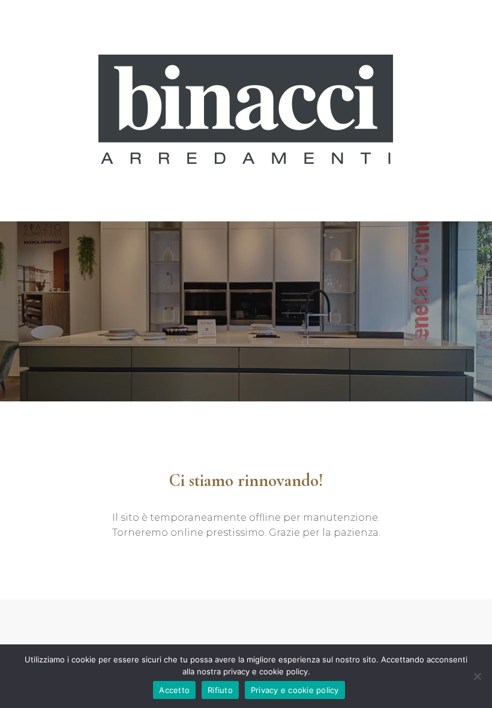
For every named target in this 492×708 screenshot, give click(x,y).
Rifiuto (220, 690)
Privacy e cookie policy (295, 690)
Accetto (174, 690)
